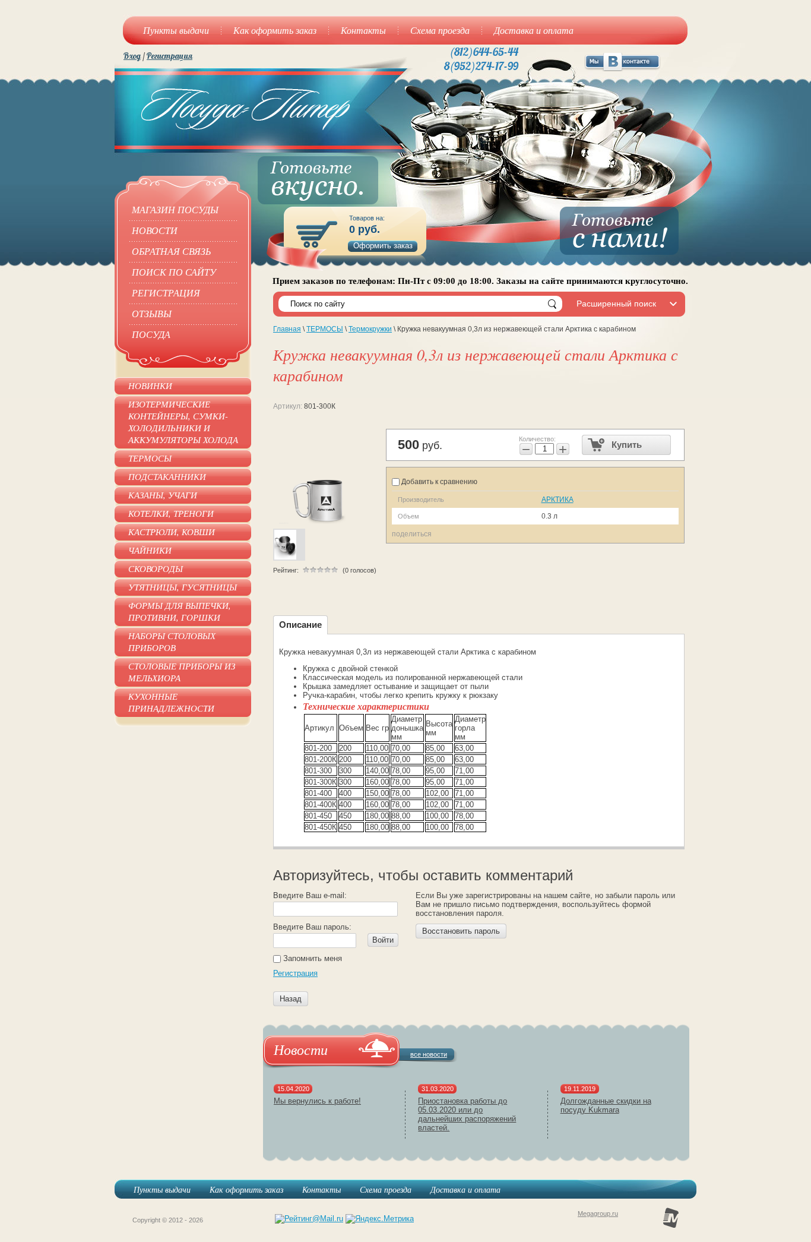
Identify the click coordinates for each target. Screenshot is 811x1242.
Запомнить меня (311, 958)
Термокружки (370, 329)
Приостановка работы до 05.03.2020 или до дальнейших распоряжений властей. (467, 1114)
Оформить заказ (383, 245)
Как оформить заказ (246, 1189)
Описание (300, 625)
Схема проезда (385, 1189)
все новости (428, 1054)
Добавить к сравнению (438, 482)
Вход (132, 55)
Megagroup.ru (598, 1213)
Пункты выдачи (162, 1189)
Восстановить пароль (461, 931)
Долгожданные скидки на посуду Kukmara (605, 1105)
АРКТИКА (557, 499)
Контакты (321, 1189)
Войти (383, 940)
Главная (287, 329)
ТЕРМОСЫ (324, 329)
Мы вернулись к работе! (317, 1100)
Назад (291, 998)
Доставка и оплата (465, 1189)
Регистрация (169, 55)
